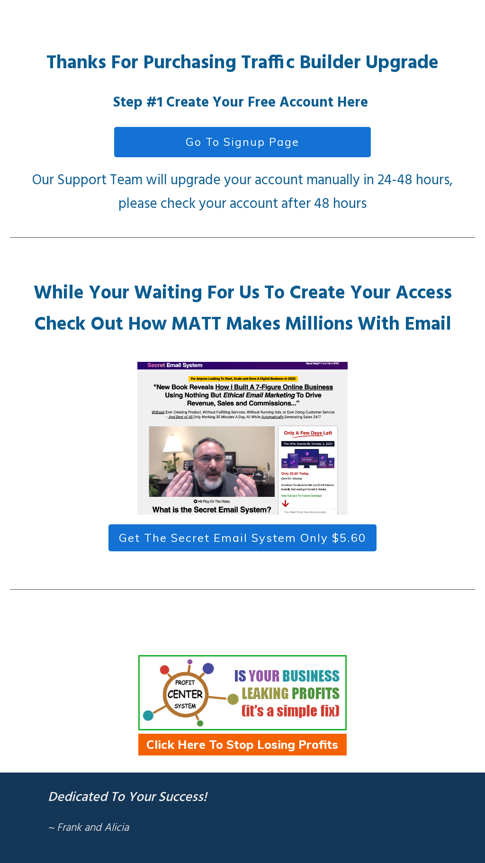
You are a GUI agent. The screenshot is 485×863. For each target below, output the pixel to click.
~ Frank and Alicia (88, 828)
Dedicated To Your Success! (127, 797)
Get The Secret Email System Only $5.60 (242, 538)
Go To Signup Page (242, 142)
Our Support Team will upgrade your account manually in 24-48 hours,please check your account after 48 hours (242, 192)
